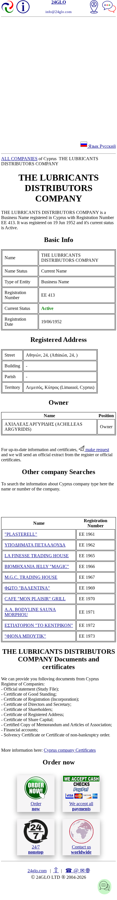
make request (96, 449)
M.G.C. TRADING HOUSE (31, 577)
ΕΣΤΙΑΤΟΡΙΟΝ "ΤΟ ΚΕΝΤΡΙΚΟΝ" (39, 625)
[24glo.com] (8, 7)
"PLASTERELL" (21, 534)
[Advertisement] (58, 78)
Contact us (81, 849)
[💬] (109, 7)
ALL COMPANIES (19, 158)
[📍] (94, 7)
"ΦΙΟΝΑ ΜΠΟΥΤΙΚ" (25, 636)
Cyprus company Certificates (70, 750)
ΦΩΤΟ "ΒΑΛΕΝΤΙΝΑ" (27, 588)
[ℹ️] (23, 7)
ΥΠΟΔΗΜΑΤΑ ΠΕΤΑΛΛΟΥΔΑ (35, 545)
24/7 (35, 849)
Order (36, 806)
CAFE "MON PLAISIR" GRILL (35, 598)
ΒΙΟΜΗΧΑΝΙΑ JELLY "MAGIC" (37, 566)
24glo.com (37, 870)
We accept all (81, 806)
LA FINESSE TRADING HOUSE (37, 555)
